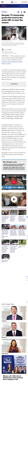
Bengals (4, 12)
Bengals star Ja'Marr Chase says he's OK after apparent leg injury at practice (14, 168)
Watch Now (24, 2)
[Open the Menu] (2, 2)
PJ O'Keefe (9, 49)
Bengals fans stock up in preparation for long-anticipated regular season (14, 165)
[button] (6, 216)
